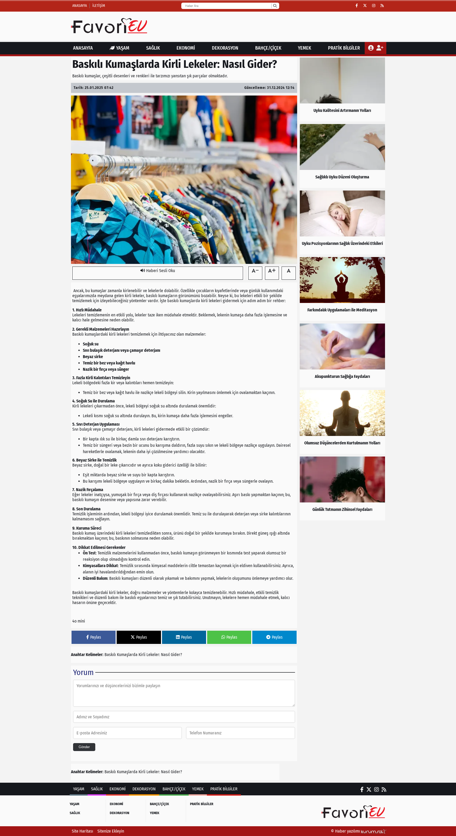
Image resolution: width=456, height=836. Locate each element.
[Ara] (274, 5)
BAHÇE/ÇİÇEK (268, 48)
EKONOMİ (186, 48)
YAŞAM (122, 48)
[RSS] (382, 5)
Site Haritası (82, 831)
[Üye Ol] (379, 48)
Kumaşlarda (127, 654)
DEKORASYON (225, 48)
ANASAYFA (83, 48)
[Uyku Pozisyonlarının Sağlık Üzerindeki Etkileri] (342, 222)
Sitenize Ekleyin (110, 831)
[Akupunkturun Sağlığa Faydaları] (342, 355)
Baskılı (110, 654)
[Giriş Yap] (371, 48)
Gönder (84, 747)
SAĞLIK (153, 48)
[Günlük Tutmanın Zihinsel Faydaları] (342, 488)
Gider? (176, 654)
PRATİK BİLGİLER (344, 48)
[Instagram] (373, 5)
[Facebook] (356, 5)
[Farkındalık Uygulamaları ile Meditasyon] (342, 289)
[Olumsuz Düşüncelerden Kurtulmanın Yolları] (342, 422)
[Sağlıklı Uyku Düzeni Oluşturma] (342, 156)
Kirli (142, 654)
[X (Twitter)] (364, 5)
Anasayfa (79, 5)
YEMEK (304, 48)
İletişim (98, 5)
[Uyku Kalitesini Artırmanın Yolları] (342, 89)
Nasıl (165, 654)
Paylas (95, 637)
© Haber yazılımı (346, 831)
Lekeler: (153, 654)
